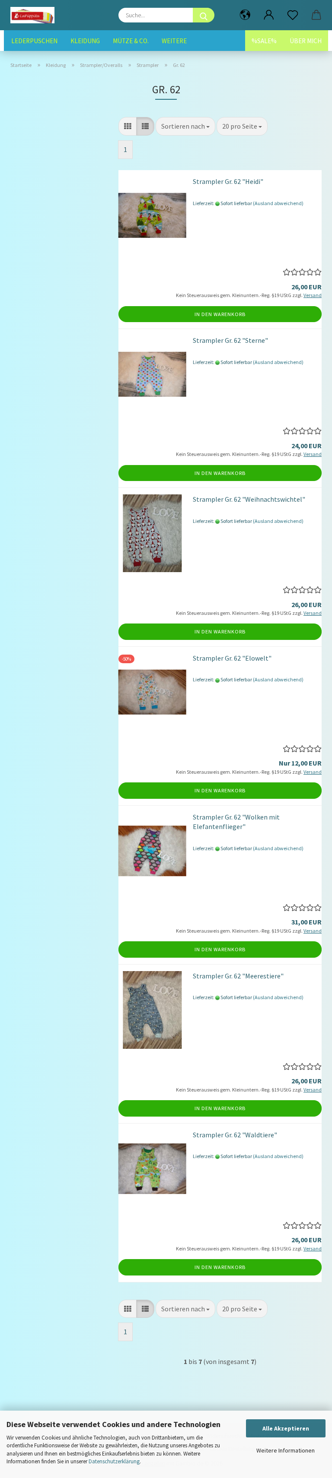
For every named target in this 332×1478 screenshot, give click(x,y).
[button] (245, 15)
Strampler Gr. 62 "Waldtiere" (235, 1134)
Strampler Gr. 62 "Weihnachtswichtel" (249, 499)
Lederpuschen (34, 41)
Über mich (306, 41)
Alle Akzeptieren (285, 1428)
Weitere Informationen (285, 1450)
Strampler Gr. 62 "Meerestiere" (238, 976)
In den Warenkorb (220, 314)
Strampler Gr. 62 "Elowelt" (232, 658)
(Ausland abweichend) (278, 203)
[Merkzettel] (292, 15)
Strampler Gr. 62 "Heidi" (228, 181)
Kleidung (85, 41)
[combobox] (185, 126)
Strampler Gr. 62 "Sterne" (230, 340)
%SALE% (264, 41)
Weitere (174, 41)
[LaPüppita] (35, 15)
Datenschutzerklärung (114, 1461)
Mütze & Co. (131, 41)
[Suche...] (203, 15)
